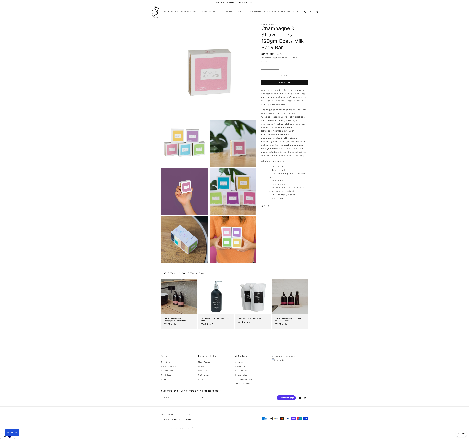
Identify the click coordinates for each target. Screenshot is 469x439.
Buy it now (284, 82)
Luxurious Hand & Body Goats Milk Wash (215, 320)
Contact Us (240, 366)
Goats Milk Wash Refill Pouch (250, 319)
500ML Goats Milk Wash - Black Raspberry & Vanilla (288, 320)
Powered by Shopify (186, 428)
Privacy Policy (241, 371)
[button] (171, 11)
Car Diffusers (167, 375)
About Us (239, 362)
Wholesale (202, 371)
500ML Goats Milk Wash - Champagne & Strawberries (175, 320)
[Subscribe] (202, 397)
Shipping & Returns (243, 379)
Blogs (200, 379)
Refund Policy (241, 375)
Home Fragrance (168, 366)
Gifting (164, 379)
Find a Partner (204, 362)
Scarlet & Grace (173, 428)
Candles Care (167, 371)
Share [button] (266, 206)
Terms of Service (242, 384)
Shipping (275, 58)
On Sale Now (203, 375)
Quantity (264, 62)
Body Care (165, 362)
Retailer (201, 366)
